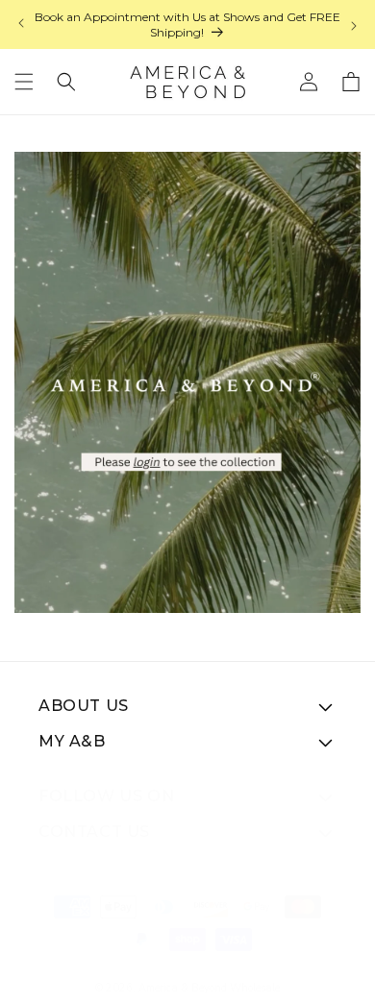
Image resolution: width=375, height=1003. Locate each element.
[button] (24, 82)
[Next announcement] (354, 25)
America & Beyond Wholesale (209, 988)
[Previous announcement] (21, 25)
